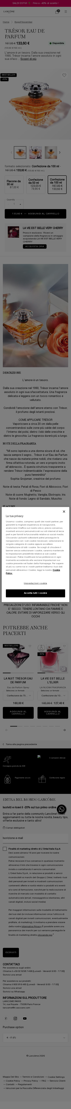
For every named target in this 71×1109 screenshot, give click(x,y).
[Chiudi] (64, 511)
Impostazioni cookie (35, 583)
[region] (35, 554)
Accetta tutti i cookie (35, 593)
